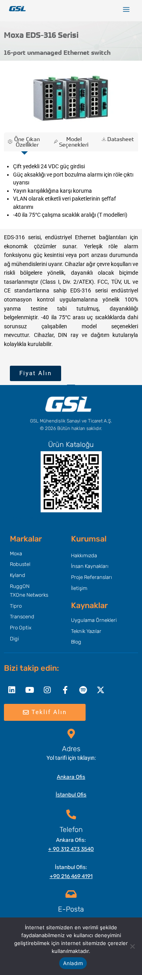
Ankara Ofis (71, 777)
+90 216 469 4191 (71, 876)
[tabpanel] (71, 190)
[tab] (24, 141)
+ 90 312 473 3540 (71, 849)
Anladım (73, 963)
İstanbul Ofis (71, 794)
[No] (132, 946)
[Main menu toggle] (126, 10)
